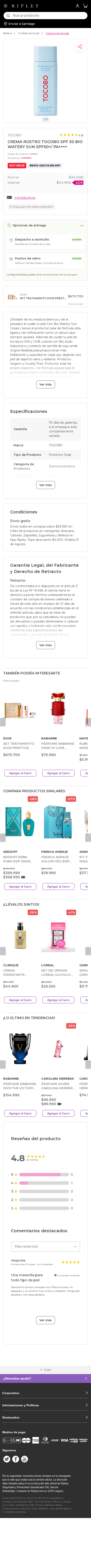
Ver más (45, 384)
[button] (85, 6)
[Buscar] (8, 15)
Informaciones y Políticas (20, 1405)
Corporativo (10, 1393)
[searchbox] (50, 15)
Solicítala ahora (24, 197)
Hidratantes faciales (57, 33)
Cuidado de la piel (28, 33)
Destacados (10, 1417)
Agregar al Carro (20, 773)
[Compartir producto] (79, 46)
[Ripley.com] (25, 5)
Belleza (7, 33)
